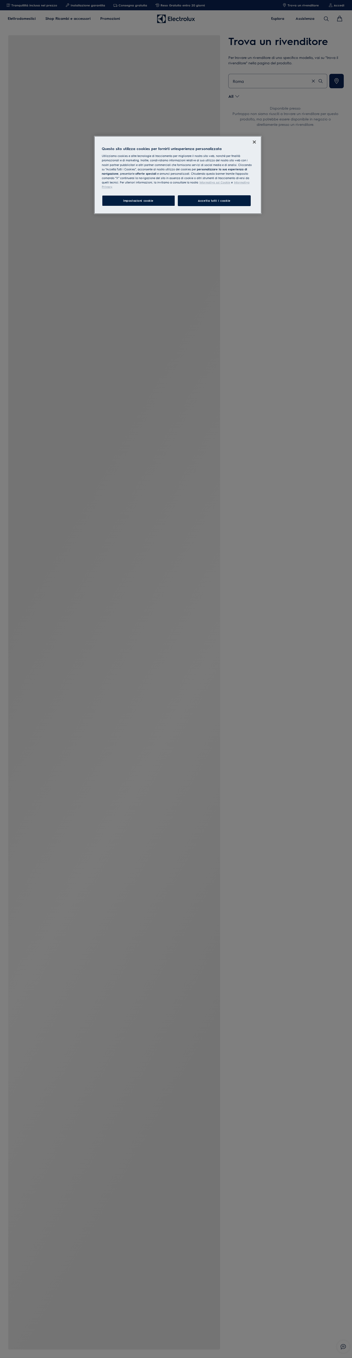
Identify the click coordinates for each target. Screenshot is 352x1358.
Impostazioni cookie (138, 200)
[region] (178, 175)
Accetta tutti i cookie (214, 200)
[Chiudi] (254, 142)
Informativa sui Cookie (214, 182)
